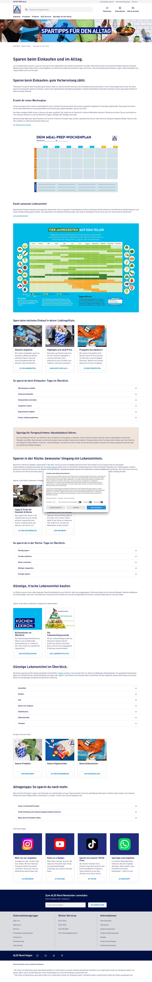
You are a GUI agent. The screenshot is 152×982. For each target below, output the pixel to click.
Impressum (104, 925)
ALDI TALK (62, 920)
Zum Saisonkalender (20, 216)
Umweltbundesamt (51, 467)
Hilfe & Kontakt (105, 920)
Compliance (17, 937)
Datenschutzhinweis (107, 929)
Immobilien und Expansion (23, 933)
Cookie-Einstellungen (108, 941)
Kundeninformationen (108, 945)
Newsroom (17, 925)
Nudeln (61, 673)
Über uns (16, 920)
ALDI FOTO (62, 925)
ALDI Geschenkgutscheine (68, 933)
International (18, 945)
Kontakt (103, 937)
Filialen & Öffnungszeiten (109, 933)
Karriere (16, 929)
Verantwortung (18, 941)
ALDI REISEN (63, 929)
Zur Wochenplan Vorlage (22, 125)
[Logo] (17, 9)
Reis (68, 673)
